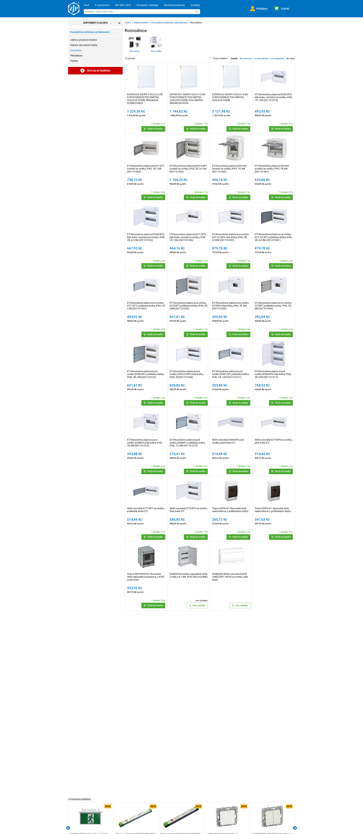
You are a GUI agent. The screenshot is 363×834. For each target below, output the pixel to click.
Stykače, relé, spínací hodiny (83, 45)
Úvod (86, 5)
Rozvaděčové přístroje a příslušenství (89, 32)
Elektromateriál (141, 22)
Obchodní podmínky (174, 5)
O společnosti (102, 5)
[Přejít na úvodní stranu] (73, 8)
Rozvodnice (76, 50)
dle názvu (290, 58)
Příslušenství (76, 55)
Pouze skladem (220, 58)
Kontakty (195, 5)
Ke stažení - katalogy (147, 5)
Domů (128, 22)
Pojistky (74, 61)
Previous (68, 828)
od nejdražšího (277, 58)
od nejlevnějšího (261, 58)
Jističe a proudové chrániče (83, 40)
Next (295, 828)
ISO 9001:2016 (123, 5)
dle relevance (246, 58)
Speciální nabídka (99, 70)
